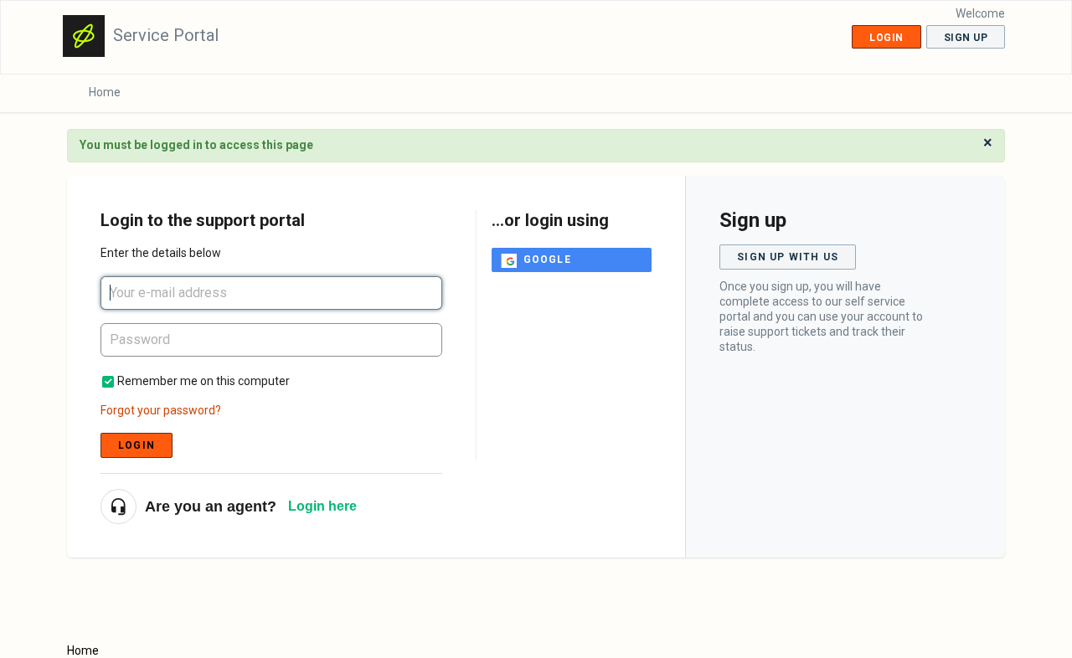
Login (136, 445)
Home (105, 92)
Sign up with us (787, 257)
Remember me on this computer (203, 381)
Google (547, 259)
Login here (322, 506)
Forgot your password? (160, 410)
